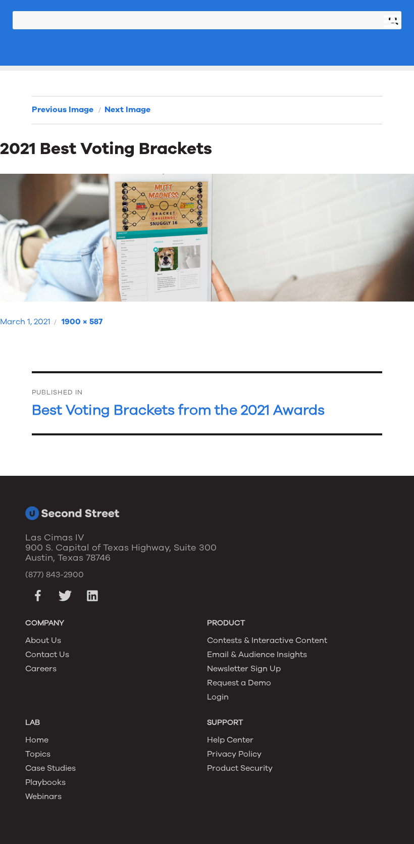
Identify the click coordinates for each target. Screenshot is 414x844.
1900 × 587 (82, 321)
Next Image (127, 109)
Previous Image (62, 109)
